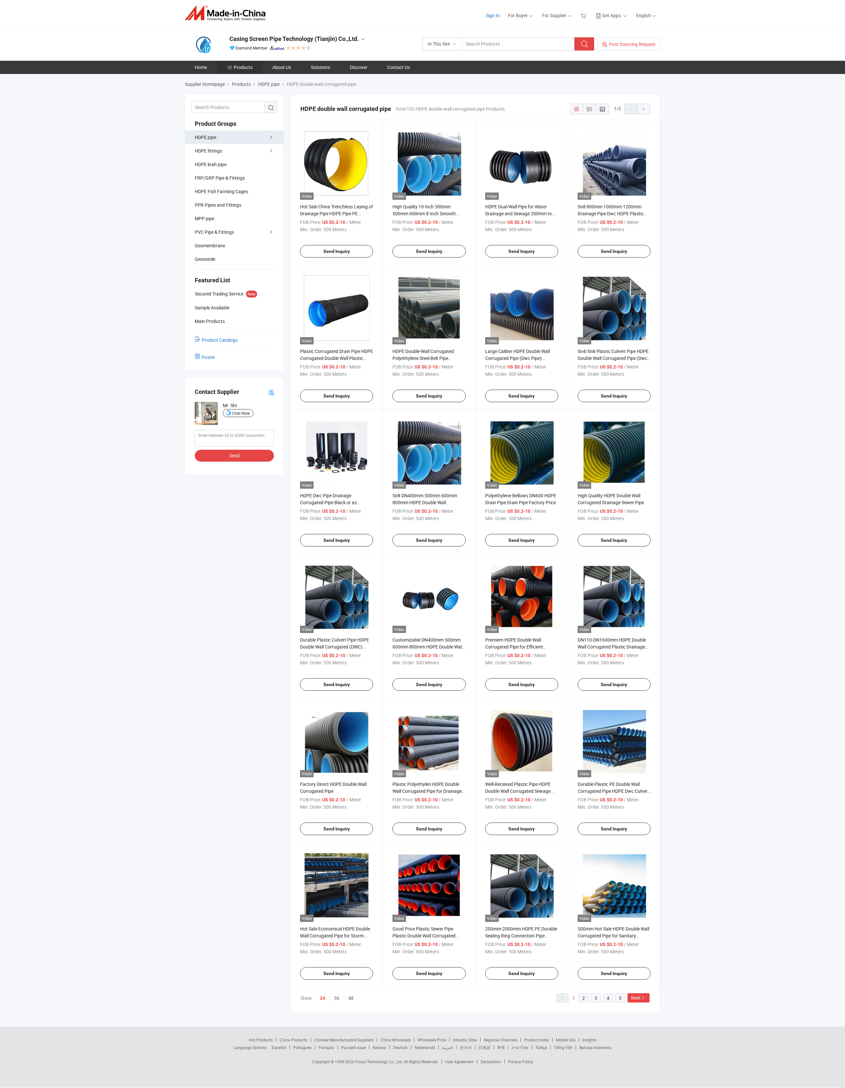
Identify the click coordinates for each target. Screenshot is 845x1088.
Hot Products (261, 1039)
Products (243, 67)
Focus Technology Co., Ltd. (379, 1061)
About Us (281, 67)
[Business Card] (271, 392)
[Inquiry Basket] (584, 15)
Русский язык (353, 1047)
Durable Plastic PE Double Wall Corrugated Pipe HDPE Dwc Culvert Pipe (613, 791)
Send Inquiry (336, 251)
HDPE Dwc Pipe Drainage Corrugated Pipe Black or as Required (328, 502)
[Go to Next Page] (643, 109)
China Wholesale (396, 1039)
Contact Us (398, 67)
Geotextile (205, 259)
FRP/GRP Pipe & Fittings (220, 178)
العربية (447, 1047)
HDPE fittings (208, 151)
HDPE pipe (205, 137)
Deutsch (400, 1047)
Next (636, 998)
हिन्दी (501, 1047)
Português (302, 1047)
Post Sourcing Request (632, 44)
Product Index (536, 1039)
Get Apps (611, 15)
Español (279, 1047)
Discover (358, 67)
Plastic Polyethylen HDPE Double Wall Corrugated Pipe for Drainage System (427, 791)
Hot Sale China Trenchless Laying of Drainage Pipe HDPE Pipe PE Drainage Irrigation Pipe (336, 213)
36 (336, 998)
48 (351, 998)
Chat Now (241, 413)
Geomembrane (210, 245)
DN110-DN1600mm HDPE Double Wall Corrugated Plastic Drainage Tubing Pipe (612, 647)
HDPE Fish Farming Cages (221, 191)
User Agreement (459, 1061)
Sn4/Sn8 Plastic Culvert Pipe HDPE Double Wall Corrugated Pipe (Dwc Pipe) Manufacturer (613, 358)
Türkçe (541, 1047)
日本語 (484, 1047)
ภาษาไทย (520, 1047)
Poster (208, 357)
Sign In (493, 15)
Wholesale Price (432, 1039)
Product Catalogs (220, 340)
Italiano (379, 1047)
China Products (293, 1039)
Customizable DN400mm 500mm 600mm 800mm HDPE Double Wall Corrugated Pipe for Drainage (427, 647)
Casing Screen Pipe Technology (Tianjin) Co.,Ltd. (294, 38)
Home (201, 67)
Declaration (491, 1061)
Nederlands (425, 1047)
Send (234, 455)
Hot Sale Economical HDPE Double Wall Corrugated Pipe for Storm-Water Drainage (335, 936)
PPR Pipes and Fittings (218, 205)
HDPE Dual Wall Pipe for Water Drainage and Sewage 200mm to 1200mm (518, 213)
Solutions (320, 67)
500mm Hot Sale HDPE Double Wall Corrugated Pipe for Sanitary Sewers (613, 936)
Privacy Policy (520, 1061)
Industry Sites (465, 1039)
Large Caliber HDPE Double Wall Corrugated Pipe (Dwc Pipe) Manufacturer (517, 358)
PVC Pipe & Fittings (214, 232)
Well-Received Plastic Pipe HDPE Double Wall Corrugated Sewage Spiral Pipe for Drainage (518, 791)
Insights (589, 1039)
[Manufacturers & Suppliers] (227, 13)
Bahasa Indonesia (595, 1047)
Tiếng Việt (563, 1047)
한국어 (466, 1047)
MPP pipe (204, 218)
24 (322, 998)
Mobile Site (565, 1039)
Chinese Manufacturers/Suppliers (344, 1039)
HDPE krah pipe (210, 164)
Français (326, 1047)
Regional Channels (500, 1039)
